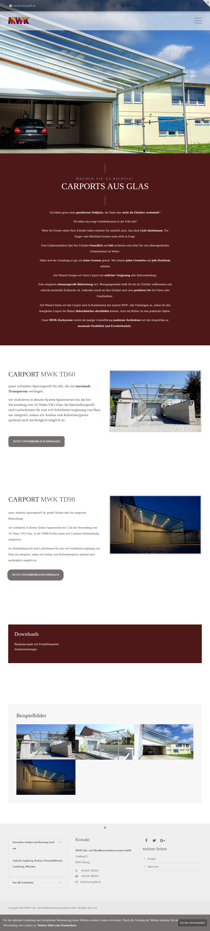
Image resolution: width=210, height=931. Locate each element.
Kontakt (151, 858)
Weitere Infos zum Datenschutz (57, 925)
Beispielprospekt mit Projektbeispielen (36, 644)
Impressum (153, 866)
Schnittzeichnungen (25, 649)
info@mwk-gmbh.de (24, 5)
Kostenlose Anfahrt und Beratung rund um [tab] (33, 845)
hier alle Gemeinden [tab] (23, 882)
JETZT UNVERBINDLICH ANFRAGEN (36, 441)
